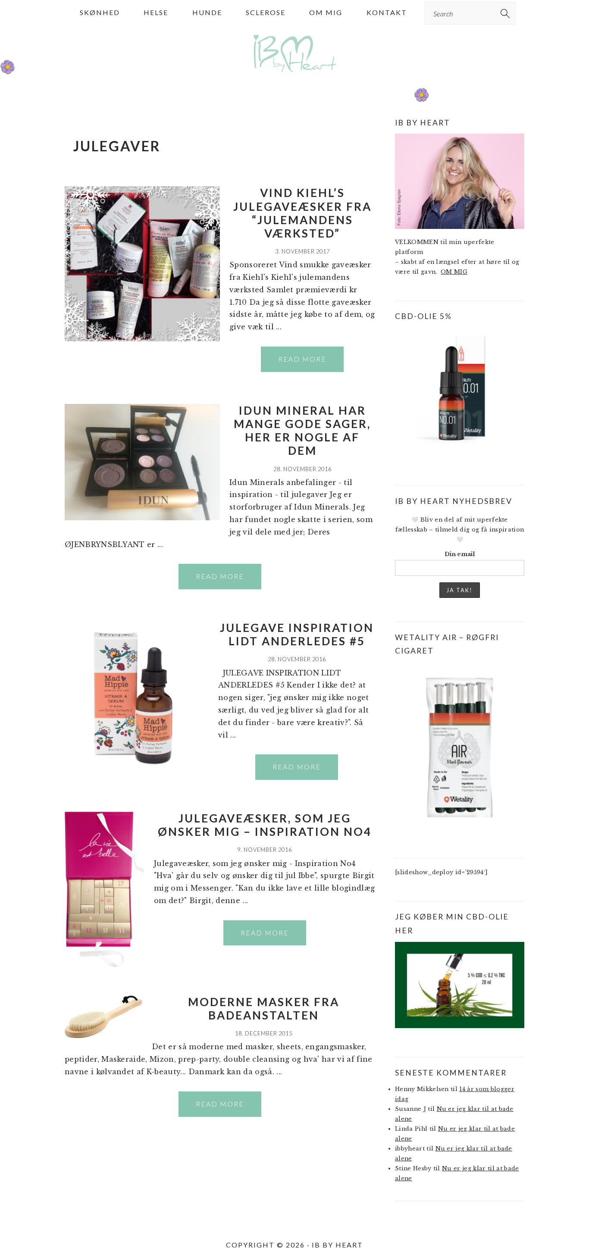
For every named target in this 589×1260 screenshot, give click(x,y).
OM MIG (454, 272)
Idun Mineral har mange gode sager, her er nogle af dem (302, 430)
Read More (302, 359)
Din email (460, 554)
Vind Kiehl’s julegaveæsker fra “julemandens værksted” (302, 213)
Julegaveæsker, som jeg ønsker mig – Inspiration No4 (265, 824)
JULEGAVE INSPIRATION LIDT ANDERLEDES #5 (297, 634)
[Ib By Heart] (294, 77)
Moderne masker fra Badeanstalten (263, 1008)
